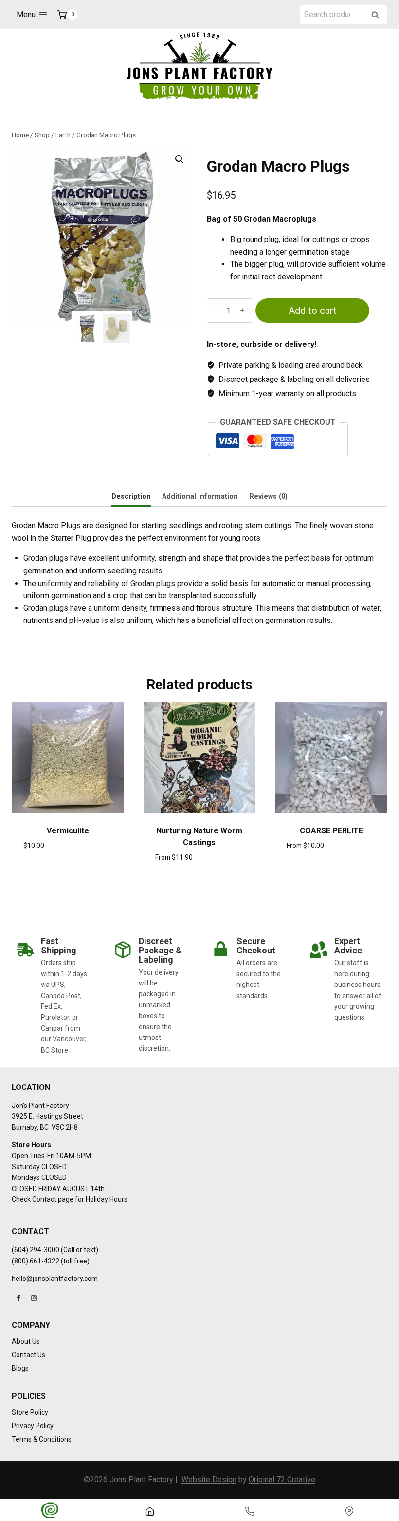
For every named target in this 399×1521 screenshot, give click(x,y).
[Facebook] (18, 1298)
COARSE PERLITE (331, 830)
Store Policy (30, 1412)
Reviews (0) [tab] (268, 496)
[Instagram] (34, 1298)
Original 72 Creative (282, 1479)
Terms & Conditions (42, 1439)
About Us (26, 1341)
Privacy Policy (33, 1426)
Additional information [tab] (200, 496)
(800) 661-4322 (35, 1261)
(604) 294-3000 (35, 1250)
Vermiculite (68, 830)
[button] (179, 159)
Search (378, 15)
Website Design (208, 1479)
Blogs (20, 1368)
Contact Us (28, 1355)
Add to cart (313, 310)
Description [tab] (131, 496)
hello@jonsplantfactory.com (55, 1278)
